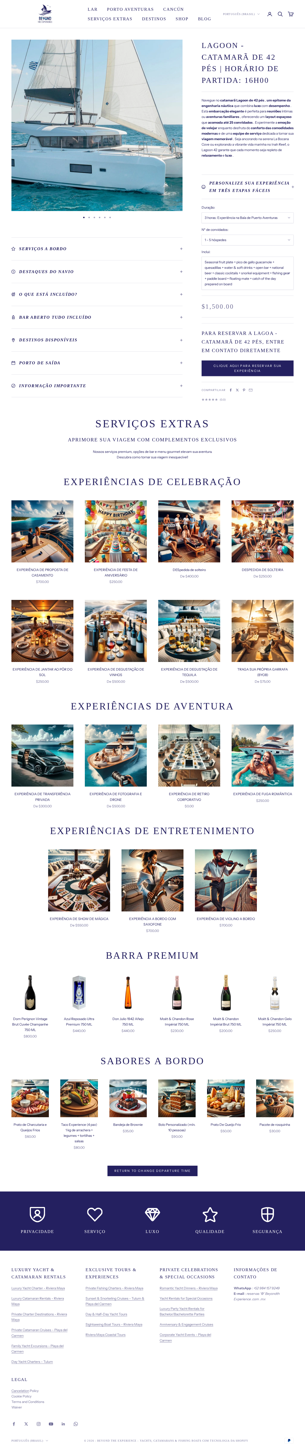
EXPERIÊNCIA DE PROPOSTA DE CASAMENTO (42, 572)
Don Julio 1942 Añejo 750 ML (128, 1021)
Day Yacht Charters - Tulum (32, 1362)
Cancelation (20, 1391)
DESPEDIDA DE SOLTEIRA (262, 570)
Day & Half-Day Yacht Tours (106, 1314)
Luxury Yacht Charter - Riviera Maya (38, 1288)
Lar (92, 9)
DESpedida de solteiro (189, 570)
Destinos (154, 18)
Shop (182, 18)
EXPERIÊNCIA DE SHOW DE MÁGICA (79, 919)
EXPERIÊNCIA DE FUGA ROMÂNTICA (262, 794)
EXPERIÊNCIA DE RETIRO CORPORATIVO (189, 797)
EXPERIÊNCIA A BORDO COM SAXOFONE (152, 921)
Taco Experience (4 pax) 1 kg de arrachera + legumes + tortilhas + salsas (79, 1132)
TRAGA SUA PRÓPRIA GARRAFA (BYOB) (262, 672)
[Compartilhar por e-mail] (251, 390)
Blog (204, 18)
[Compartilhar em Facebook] (231, 390)
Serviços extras (110, 18)
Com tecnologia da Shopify (225, 1440)
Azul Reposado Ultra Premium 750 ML (79, 1021)
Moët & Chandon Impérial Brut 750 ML (226, 1021)
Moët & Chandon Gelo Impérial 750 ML (275, 1021)
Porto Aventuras (130, 9)
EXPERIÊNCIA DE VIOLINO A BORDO (226, 919)
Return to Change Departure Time (152, 1171)
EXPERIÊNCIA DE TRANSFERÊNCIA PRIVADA (43, 797)
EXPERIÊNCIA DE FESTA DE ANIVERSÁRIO (116, 572)
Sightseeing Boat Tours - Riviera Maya (114, 1324)
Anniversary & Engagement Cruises (186, 1324)
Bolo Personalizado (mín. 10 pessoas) (176, 1127)
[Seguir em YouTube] (51, 1424)
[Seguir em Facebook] (13, 1424)
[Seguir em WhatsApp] (75, 1424)
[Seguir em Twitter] (26, 1424)
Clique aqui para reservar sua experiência (247, 368)
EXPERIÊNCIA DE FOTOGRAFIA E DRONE (116, 797)
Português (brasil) (239, 14)
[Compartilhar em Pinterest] (244, 390)
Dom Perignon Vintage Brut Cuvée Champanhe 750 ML (30, 1024)
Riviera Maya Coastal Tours (106, 1335)
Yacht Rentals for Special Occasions (186, 1298)
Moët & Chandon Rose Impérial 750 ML (177, 1021)
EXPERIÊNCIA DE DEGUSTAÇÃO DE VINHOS (116, 672)
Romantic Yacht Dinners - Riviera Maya (189, 1288)
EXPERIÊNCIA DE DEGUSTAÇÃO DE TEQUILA (189, 672)
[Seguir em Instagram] (38, 1424)
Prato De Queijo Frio (226, 1124)
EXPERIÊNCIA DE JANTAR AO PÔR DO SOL (42, 672)
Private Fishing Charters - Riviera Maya (114, 1288)
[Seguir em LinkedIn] (63, 1424)
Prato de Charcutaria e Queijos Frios (30, 1127)
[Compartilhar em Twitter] (237, 390)
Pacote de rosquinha (274, 1124)
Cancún (173, 9)
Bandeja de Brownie (128, 1124)
